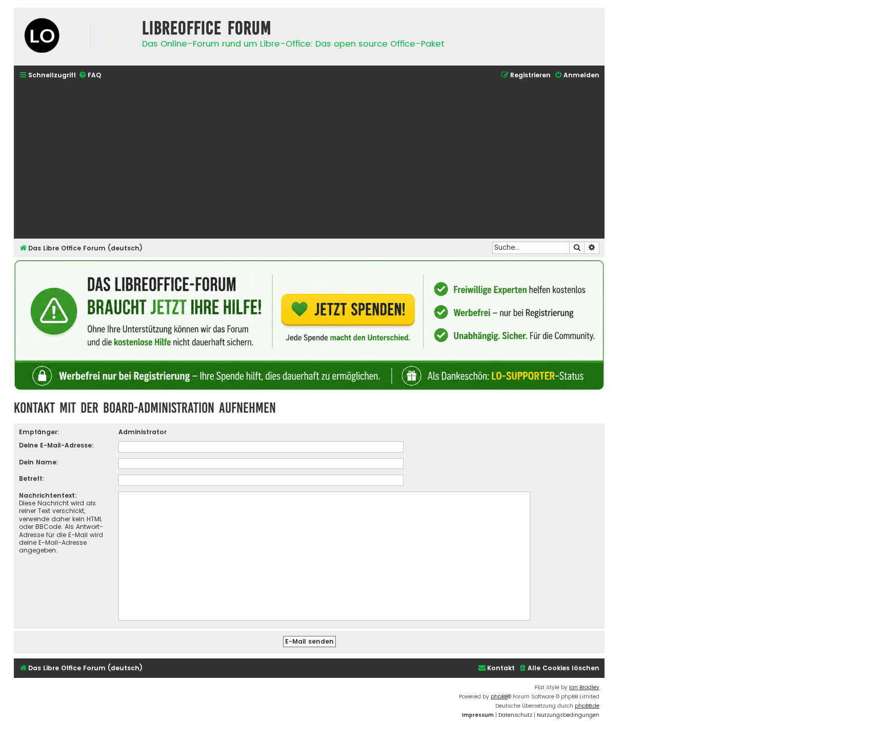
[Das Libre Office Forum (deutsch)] (75, 36)
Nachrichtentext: (48, 495)
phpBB (499, 696)
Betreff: (31, 478)
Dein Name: (38, 462)
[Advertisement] (309, 160)
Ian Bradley (584, 687)
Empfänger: (39, 432)
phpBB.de (587, 706)
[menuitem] (89, 75)
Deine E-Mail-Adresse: (56, 445)
